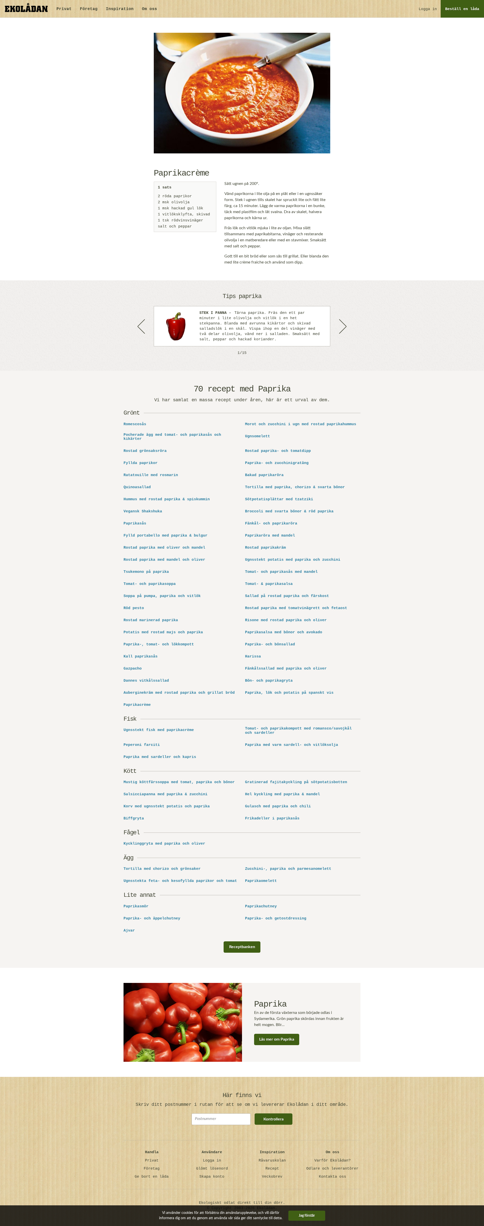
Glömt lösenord (212, 1169)
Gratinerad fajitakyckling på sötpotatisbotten (296, 782)
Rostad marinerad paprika (151, 620)
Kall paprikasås (141, 657)
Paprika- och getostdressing (275, 919)
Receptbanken (242, 947)
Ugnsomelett (257, 437)
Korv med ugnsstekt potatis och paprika (167, 807)
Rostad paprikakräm (265, 548)
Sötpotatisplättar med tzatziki (279, 500)
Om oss (149, 9)
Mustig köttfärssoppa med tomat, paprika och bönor (179, 782)
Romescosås (135, 424)
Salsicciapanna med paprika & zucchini (165, 794)
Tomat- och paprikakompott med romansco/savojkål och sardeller (298, 731)
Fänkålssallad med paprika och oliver (286, 669)
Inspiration (120, 9)
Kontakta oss (332, 1177)
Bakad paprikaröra (264, 475)
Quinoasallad (137, 487)
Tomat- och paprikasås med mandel (281, 572)
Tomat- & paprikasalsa (269, 584)
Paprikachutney (261, 907)
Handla (152, 1152)
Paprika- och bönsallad (270, 645)
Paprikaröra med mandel (270, 536)
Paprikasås (135, 524)
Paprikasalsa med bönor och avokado (283, 633)
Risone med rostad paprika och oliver (286, 620)
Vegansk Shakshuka (143, 512)
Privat (64, 9)
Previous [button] (142, 326)
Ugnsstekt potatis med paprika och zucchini (292, 560)
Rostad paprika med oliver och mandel (164, 548)
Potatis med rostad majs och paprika (163, 633)
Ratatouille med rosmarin (151, 475)
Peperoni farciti (142, 745)
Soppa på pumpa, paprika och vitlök (162, 596)
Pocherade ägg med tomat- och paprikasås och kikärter (172, 437)
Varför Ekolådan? (332, 1160)
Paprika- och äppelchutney (152, 919)
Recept (272, 1169)
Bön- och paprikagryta (269, 681)
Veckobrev (272, 1177)
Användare (212, 1152)
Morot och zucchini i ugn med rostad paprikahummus (300, 424)
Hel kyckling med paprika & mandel (282, 794)
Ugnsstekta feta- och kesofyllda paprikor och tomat (180, 881)
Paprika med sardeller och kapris (160, 757)
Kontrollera (273, 1119)
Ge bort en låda (152, 1177)
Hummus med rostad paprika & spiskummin (167, 500)
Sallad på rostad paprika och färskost (287, 596)
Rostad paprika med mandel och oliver (164, 560)
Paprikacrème (137, 705)
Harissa (253, 657)
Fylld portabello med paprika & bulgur (165, 536)
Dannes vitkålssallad (146, 681)
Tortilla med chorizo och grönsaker (162, 869)
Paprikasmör (136, 907)
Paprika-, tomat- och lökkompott (159, 645)
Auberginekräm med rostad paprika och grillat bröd (179, 693)
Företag (89, 9)
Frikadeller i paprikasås (272, 819)
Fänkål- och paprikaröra (271, 524)
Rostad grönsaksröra (145, 451)
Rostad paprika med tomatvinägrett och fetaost (296, 608)
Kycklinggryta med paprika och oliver (164, 844)
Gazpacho (133, 669)
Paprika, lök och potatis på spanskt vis (289, 693)
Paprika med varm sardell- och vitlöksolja (291, 745)
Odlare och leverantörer (332, 1169)
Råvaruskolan (272, 1160)
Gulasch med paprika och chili (278, 807)
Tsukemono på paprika (146, 572)
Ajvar (129, 931)
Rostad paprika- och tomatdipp (278, 451)
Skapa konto (211, 1177)
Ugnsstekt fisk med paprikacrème (159, 730)
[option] (242, 326)
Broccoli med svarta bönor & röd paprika (289, 512)
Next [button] (342, 326)
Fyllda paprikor (141, 463)
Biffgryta (134, 819)
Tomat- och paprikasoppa (150, 584)
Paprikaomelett (261, 881)
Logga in (428, 9)
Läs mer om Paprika (276, 1039)
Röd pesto (134, 608)
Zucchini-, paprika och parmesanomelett (288, 869)
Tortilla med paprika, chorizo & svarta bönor (295, 487)
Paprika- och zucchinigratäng (277, 463)
